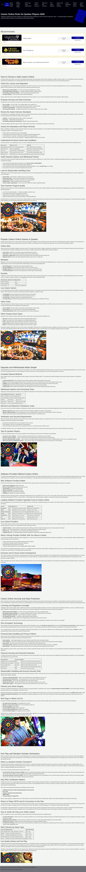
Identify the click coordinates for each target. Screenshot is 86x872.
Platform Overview (78, 40)
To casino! (7, 4)
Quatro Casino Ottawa (11, 4)
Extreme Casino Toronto (75, 4)
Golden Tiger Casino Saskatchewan (28, 4)
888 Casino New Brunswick (44, 4)
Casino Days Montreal (82, 4)
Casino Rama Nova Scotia (68, 4)
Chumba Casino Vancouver (36, 4)
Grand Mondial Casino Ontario (18, 4)
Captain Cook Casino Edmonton (60, 4)
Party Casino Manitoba (52, 4)
